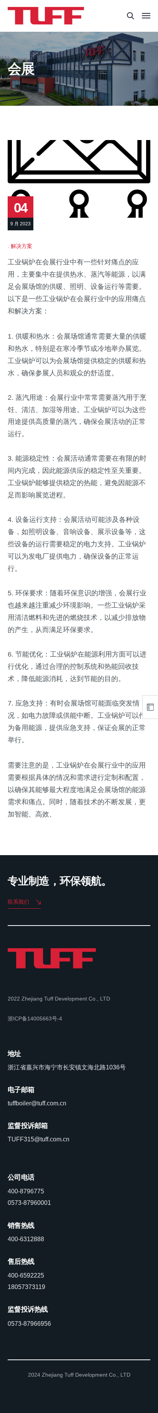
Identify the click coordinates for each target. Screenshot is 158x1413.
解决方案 (21, 246)
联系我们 (18, 902)
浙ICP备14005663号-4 (35, 1018)
